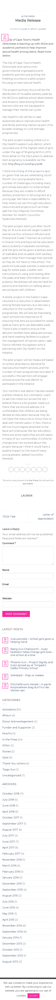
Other (6, 745)
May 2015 (8, 913)
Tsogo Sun (9, 769)
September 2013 (12, 955)
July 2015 (8, 901)
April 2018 (8, 811)
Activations (9, 709)
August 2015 (10, 895)
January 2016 (10, 877)
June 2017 (8, 841)
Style (5, 757)
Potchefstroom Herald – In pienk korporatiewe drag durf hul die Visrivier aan (30, 687)
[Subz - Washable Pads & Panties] (28, 5)
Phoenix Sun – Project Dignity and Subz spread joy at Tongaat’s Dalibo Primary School (31, 665)
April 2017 (8, 847)
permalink (28, 484)
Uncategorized (11, 775)
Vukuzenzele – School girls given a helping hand (32, 640)
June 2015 (8, 907)
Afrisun (6, 715)
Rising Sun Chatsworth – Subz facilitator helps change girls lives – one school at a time (31, 652)
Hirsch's (7, 733)
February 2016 (11, 871)
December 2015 (12, 883)
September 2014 (12, 931)
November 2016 (12, 859)
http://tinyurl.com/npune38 (25, 164)
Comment (9, 543)
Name (5, 570)
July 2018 (8, 799)
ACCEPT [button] (33, 995)
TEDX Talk (9, 516)
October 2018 (10, 793)
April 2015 (8, 919)
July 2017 (8, 835)
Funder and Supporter (16, 727)
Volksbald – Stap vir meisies (27, 675)
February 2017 (11, 853)
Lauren (42, 29)
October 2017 (10, 817)
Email (5, 584)
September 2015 (12, 889)
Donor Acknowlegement (17, 721)
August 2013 (10, 961)
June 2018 (8, 805)
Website (7, 598)
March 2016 (9, 865)
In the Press (9, 739)
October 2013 (10, 949)
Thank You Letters (13, 763)
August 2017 (10, 829)
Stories (6, 751)
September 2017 (12, 823)
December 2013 (12, 943)
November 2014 (12, 925)
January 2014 (10, 937)
